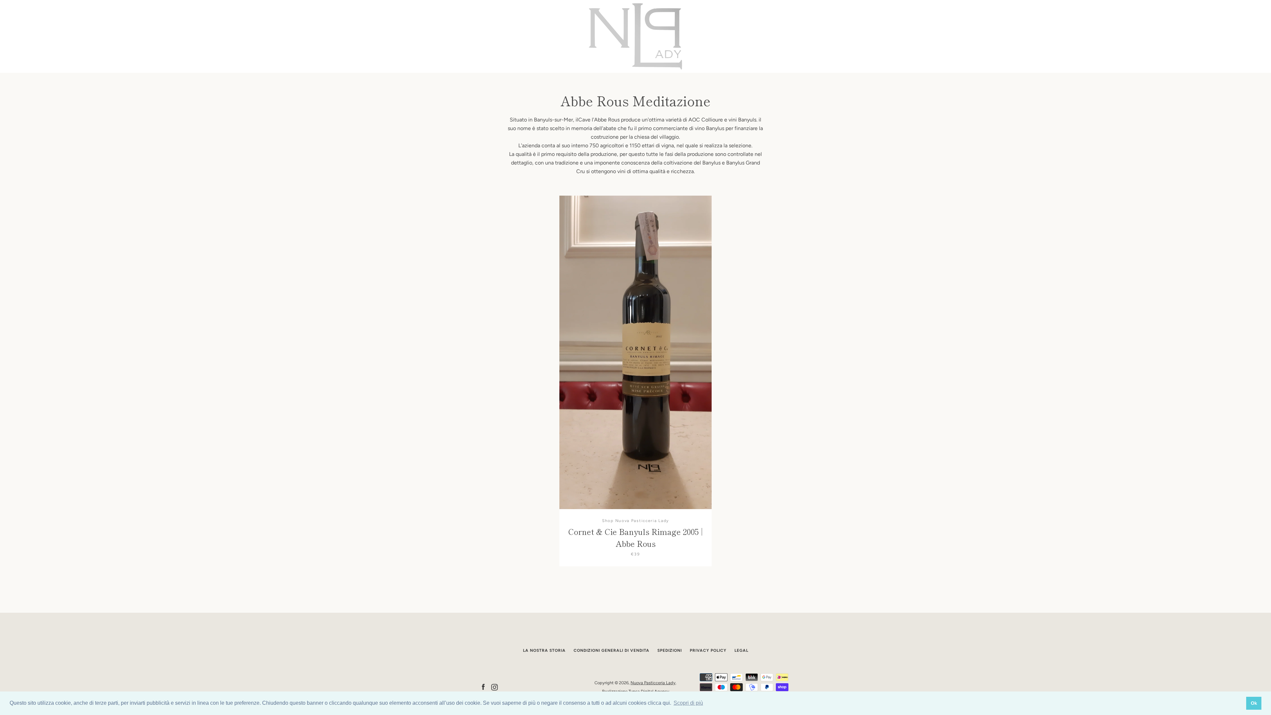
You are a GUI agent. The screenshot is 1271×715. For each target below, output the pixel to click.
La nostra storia (544, 650)
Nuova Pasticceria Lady (653, 682)
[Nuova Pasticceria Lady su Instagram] (494, 687)
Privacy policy (708, 650)
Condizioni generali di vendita (611, 650)
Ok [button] (1254, 703)
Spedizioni (669, 650)
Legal (741, 650)
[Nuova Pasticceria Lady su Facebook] (483, 687)
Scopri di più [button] (688, 703)
